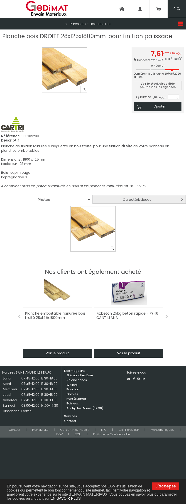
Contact (70, 421)
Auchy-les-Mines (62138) (84, 408)
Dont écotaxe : (147, 60)
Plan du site (40, 430)
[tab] (46, 199)
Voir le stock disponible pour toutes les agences (158, 85)
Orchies (72, 394)
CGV (59, 434)
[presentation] (46, 199)
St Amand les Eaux (79, 375)
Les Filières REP (129, 430)
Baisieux (72, 403)
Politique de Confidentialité (111, 434)
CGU (78, 434)
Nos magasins (74, 371)
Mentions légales (162, 430)
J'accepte (165, 486)
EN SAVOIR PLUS (65, 498)
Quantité (151, 97)
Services (70, 416)
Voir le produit (57, 353)
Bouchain (73, 389)
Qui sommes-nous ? (74, 430)
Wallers (72, 385)
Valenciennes (76, 380)
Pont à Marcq (76, 398)
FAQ (104, 430)
